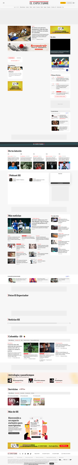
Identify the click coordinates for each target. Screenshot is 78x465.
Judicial (33, 26)
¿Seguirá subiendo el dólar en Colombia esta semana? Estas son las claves (43, 246)
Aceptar (51, 463)
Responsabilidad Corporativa (51, 457)
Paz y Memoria (10, 343)
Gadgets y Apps (60, 233)
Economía (37, 235)
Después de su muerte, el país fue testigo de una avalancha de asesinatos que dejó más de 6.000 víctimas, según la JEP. (14, 354)
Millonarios (62, 77)
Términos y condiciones (39, 457)
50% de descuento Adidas (13, 396)
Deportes (14, 178)
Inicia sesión (16, 75)
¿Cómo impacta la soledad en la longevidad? (43, 254)
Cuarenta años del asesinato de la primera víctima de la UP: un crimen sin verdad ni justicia (26, 159)
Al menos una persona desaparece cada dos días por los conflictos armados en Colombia (40, 30)
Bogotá (59, 225)
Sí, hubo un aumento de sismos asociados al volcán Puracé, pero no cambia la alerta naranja (62, 87)
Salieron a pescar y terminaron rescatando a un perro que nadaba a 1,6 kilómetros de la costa (63, 251)
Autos (17, 259)
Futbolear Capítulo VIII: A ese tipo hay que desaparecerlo (38, 180)
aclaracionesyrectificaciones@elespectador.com (42, 461)
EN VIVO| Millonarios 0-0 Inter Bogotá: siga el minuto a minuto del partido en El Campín (62, 79)
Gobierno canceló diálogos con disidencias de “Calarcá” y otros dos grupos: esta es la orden (63, 353)
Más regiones (63, 91)
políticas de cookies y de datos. (33, 464)
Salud (39, 252)
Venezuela (60, 240)
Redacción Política (64, 356)
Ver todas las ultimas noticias (60, 96)
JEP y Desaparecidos (59, 343)
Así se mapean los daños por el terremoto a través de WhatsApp (62, 94)
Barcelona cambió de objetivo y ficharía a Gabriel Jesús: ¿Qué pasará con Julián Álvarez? (38, 159)
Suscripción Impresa (46, 453)
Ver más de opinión (14, 60)
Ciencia (57, 83)
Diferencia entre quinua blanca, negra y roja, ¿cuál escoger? (21, 254)
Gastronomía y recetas (20, 252)
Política (59, 217)
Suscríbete (63, 2)
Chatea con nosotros (66, 453)
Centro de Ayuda (19, 457)
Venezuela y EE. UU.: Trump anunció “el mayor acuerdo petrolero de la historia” (60, 52)
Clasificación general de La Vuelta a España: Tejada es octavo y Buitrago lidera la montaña (64, 159)
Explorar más (17, 382)
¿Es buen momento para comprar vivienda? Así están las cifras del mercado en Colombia (42, 238)
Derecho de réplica (41, 261)
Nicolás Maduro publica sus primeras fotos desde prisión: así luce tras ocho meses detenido (63, 243)
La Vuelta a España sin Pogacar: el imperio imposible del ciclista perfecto (20, 247)
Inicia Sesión (69, 2)
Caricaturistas (40, 259)
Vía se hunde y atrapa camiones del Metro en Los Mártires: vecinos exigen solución (63, 228)
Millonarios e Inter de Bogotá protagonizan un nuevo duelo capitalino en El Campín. (40, 227)
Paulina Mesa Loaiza (16, 357)
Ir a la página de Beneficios (14, 433)
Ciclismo (22, 244)
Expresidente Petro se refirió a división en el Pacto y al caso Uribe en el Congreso (63, 221)
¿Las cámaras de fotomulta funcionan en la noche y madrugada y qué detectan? (22, 261)
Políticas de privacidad (29, 457)
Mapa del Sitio (37, 453)
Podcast (34, 178)
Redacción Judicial (40, 39)
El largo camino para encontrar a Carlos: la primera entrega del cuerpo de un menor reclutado (63, 345)
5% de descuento (36, 396)
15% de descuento (24, 396)
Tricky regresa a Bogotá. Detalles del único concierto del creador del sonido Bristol (51, 159)
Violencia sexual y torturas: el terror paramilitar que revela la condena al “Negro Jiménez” (31, 356)
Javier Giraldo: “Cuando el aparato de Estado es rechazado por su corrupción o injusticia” (47, 356)
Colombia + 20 (46, 353)
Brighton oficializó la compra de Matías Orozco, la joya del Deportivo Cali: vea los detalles (13, 159)
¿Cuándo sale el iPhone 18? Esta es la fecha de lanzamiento (63, 236)
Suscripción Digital (55, 453)
